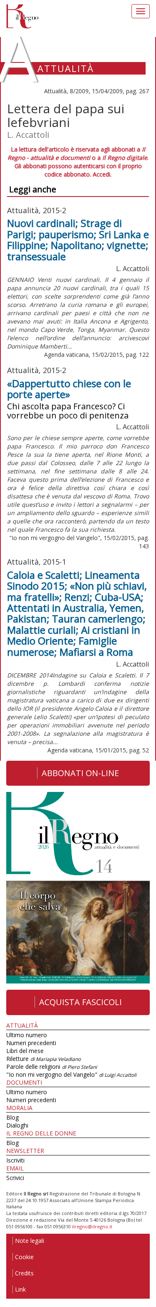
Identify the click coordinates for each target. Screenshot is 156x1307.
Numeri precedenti (31, 1043)
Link (20, 1289)
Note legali (29, 1241)
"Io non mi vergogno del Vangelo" (71, 1074)
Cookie (24, 1257)
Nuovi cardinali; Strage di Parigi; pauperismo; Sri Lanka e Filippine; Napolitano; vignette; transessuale (78, 239)
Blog (12, 1117)
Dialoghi (17, 1125)
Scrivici (15, 1178)
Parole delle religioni (51, 1066)
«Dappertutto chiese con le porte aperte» (69, 388)
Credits (24, 1273)
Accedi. (102, 174)
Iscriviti (15, 1160)
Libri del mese (25, 1051)
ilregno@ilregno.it (92, 1226)
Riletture (43, 1059)
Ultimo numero (26, 1035)
